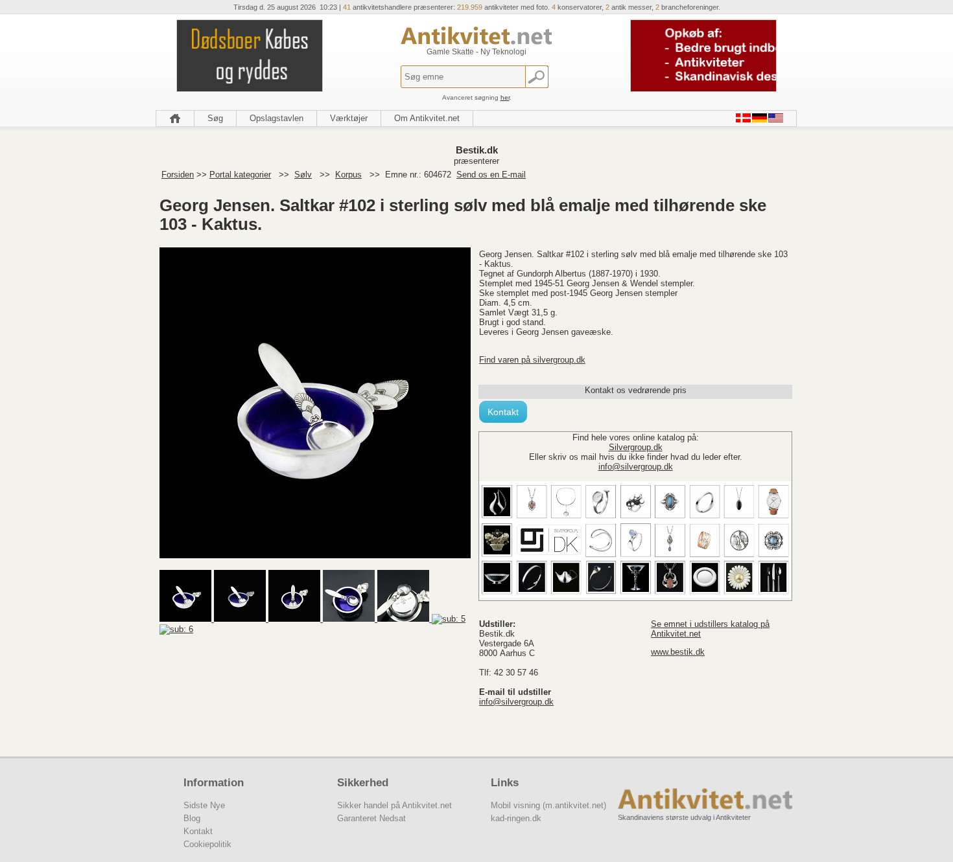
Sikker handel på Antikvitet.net (394, 805)
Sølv (303, 174)
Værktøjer (349, 118)
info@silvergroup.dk (635, 466)
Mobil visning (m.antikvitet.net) (548, 805)
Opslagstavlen (276, 118)
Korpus (348, 174)
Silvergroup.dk (636, 447)
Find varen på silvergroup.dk (532, 360)
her (505, 97)
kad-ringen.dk (516, 818)
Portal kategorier (240, 174)
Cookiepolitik (207, 844)
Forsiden (177, 174)
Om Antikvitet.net (427, 118)
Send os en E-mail (491, 174)
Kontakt (503, 412)
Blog (191, 818)
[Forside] (175, 118)
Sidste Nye (204, 805)
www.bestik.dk (678, 652)
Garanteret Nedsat (371, 818)
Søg (215, 118)
